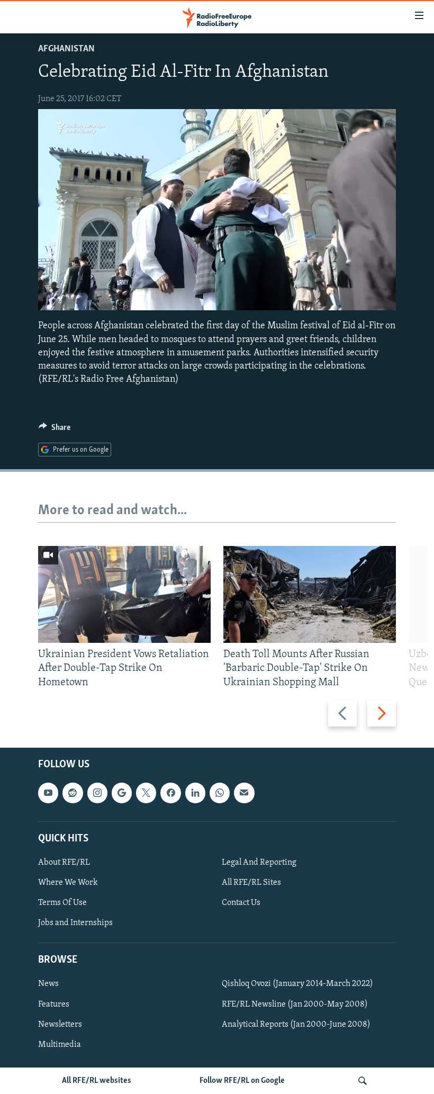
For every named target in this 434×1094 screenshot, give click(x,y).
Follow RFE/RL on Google (242, 1081)
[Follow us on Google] (122, 793)
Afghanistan (66, 49)
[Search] (362, 1081)
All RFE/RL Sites (251, 882)
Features (53, 1004)
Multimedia (59, 1044)
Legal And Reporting (259, 862)
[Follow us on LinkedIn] (195, 793)
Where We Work (68, 882)
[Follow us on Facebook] (170, 793)
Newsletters (60, 1024)
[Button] (54, 430)
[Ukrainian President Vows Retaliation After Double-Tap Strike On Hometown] (124, 594)
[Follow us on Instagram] (97, 793)
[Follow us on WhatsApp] (220, 793)
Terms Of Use (62, 903)
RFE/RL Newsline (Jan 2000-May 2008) (295, 1004)
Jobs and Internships (75, 923)
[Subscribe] (244, 793)
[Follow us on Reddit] (72, 793)
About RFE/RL (64, 862)
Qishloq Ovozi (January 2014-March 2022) (297, 984)
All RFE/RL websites (96, 1081)
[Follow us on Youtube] (48, 793)
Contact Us (241, 903)
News (48, 984)
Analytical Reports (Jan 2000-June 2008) (296, 1024)
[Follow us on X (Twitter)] (146, 793)
